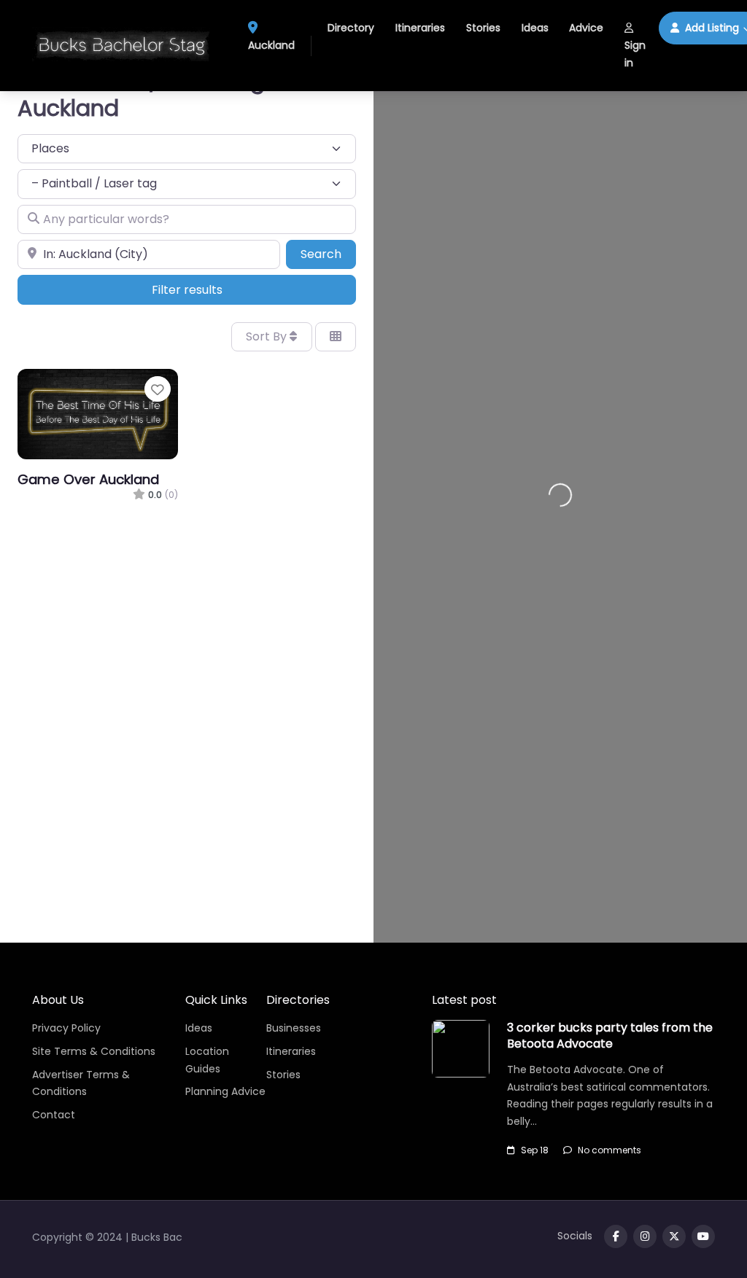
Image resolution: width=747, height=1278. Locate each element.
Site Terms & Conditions (93, 1051)
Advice (586, 27)
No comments (609, 1150)
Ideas (535, 27)
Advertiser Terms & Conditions (81, 1083)
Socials (574, 1235)
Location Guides (207, 1060)
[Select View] (335, 336)
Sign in (635, 54)
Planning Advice (225, 1091)
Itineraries (420, 27)
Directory (351, 27)
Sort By (268, 336)
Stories (483, 27)
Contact (53, 1114)
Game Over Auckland (88, 479)
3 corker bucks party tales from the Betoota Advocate (610, 1035)
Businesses (293, 1028)
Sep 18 (535, 1150)
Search (328, 253)
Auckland (271, 45)
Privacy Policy (66, 1028)
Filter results (187, 289)
